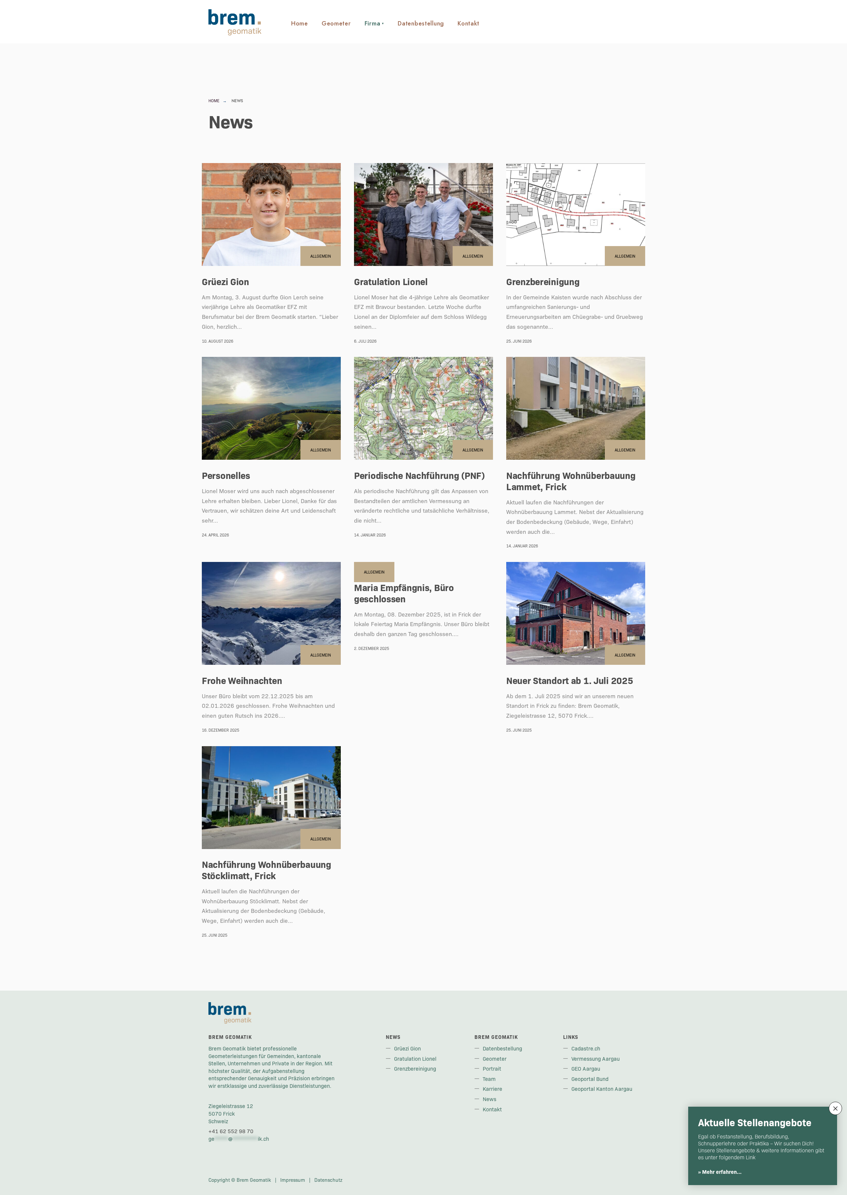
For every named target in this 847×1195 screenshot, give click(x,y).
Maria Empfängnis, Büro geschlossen (404, 593)
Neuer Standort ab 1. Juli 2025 (569, 680)
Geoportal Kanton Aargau (601, 1088)
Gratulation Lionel (391, 281)
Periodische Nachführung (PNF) (419, 475)
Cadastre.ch (585, 1048)
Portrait (492, 1068)
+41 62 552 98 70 (230, 1130)
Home (299, 23)
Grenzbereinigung (543, 281)
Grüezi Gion (225, 281)
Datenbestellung (421, 23)
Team (489, 1078)
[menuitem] (374, 20)
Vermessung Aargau (595, 1058)
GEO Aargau (585, 1068)
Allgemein (320, 256)
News (489, 1098)
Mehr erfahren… (721, 1171)
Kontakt (468, 23)
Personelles (226, 475)
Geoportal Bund (589, 1078)
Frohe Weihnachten (242, 680)
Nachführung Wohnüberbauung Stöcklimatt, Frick (266, 869)
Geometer (336, 23)
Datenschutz (328, 1179)
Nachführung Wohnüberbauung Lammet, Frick (571, 480)
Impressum (292, 1179)
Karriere (492, 1088)
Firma (372, 23)
